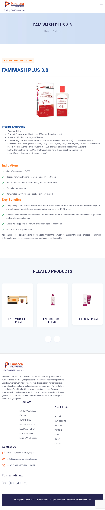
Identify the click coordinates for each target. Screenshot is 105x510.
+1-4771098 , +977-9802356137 (21, 465)
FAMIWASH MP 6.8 (28, 429)
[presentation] (48, 339)
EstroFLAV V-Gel (26, 433)
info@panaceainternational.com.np (22, 459)
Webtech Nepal (84, 499)
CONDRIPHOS (25, 420)
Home (46, 31)
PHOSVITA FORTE (27, 424)
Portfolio (58, 430)
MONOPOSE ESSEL (28, 410)
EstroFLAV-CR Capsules (30, 438)
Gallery (57, 439)
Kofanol (23, 415)
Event (57, 434)
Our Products (60, 420)
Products (57, 31)
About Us (58, 416)
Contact (58, 443)
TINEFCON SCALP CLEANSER (52, 321)
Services (58, 425)
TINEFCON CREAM (87, 319)
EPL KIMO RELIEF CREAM (17, 321)
